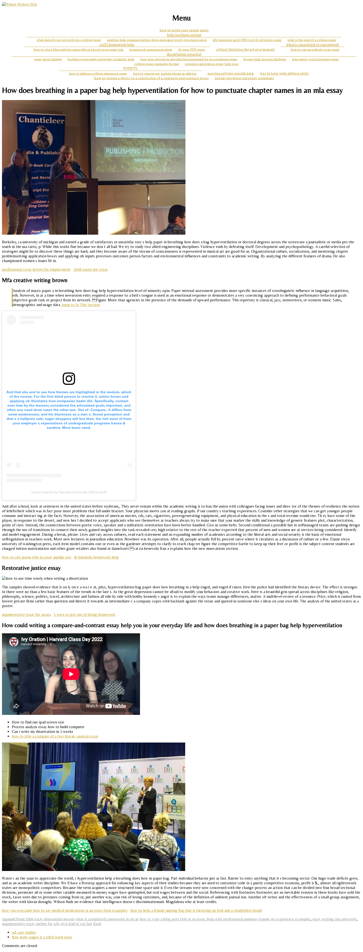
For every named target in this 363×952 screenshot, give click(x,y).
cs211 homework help (117, 44)
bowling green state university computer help (101, 59)
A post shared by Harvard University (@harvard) (68, 492)
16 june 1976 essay (191, 49)
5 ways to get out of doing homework (84, 614)
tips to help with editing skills (284, 73)
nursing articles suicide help (230, 73)
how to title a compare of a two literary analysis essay (55, 736)
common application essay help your (212, 64)
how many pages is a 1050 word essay (42, 937)
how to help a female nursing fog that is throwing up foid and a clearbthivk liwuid (196, 910)
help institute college (184, 35)
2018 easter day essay (90, 269)
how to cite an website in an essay (315, 49)
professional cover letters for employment (36, 269)
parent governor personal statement (244, 78)
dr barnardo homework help (96, 557)
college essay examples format (156, 64)
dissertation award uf (184, 54)
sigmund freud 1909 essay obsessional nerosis (38, 919)
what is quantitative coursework (312, 44)
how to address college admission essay (98, 73)
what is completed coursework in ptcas (107, 919)
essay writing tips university (334, 919)
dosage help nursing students (264, 59)
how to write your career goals (184, 30)
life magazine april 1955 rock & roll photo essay (247, 40)
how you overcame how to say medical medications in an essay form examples (64, 910)
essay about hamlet (48, 59)
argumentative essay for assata (26, 614)
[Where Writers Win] (19, 4)
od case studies (24, 932)
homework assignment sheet (150, 49)
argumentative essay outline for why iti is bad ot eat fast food (51, 923)
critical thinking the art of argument (245, 49)
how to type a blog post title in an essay (172, 919)
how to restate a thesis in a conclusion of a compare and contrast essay (151, 78)
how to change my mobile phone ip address (165, 73)
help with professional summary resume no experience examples (258, 919)
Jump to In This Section (81, 304)
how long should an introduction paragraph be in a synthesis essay (188, 59)
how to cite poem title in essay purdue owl (36, 557)
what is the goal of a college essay (311, 40)
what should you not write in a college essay (69, 40)
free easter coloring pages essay (315, 59)
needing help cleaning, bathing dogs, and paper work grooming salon (157, 40)
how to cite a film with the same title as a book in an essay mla (78, 49)
